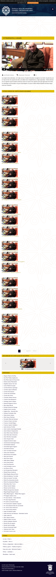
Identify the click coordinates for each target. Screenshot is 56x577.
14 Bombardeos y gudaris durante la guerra (13, 262)
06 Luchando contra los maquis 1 (10, 163)
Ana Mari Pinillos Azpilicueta (11, 378)
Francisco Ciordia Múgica (10, 423)
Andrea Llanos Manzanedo (10, 382)
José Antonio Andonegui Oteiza (11, 443)
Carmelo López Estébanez (10, 390)
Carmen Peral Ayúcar (9, 392)
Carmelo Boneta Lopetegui (10, 388)
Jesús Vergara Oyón (9, 439)
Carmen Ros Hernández (9, 394)
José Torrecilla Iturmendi (10, 451)
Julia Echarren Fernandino (10, 455)
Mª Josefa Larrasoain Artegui (11, 502)
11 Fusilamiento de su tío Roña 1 (10, 225)
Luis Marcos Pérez (8, 468)
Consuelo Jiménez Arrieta (10, 398)
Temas (16, 17)
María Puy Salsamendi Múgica (11, 482)
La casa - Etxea (7, 539)
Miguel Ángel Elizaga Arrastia (11, 492)
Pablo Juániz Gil (8, 516)
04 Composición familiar (8, 142)
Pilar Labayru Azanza (9, 517)
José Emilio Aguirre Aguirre (10, 447)
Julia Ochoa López (8, 459)
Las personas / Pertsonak (24, 75)
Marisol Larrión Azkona (9, 488)
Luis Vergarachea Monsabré (10, 470)
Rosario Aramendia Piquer (10, 527)
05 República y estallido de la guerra (11, 153)
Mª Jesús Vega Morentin (10, 500)
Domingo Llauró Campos (10, 402)
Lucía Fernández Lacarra (10, 466)
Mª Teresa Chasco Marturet (11, 508)
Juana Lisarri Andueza (9, 453)
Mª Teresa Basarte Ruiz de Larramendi (13, 506)
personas (23, 17)
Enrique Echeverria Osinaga (10, 407)
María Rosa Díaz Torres (10, 484)
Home (3, 17)
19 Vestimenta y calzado (8, 324)
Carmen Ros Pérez (8, 396)
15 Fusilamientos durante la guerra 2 (11, 273)
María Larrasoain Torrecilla (10, 478)
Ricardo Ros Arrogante (9, 523)
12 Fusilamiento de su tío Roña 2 (10, 236)
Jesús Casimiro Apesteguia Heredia (12, 429)
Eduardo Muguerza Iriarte (10, 404)
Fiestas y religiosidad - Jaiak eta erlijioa (13, 544)
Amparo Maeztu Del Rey (10, 376)
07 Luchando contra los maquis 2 (10, 178)
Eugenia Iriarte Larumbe (10, 409)
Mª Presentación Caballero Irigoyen (12, 504)
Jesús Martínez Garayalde (10, 437)
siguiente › (28, 351)
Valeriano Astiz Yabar (9, 529)
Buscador (31, 17)
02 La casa (4, 116)
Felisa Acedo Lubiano (9, 415)
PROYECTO (9, 17)
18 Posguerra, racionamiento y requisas (12, 309)
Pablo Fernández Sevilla (10, 512)
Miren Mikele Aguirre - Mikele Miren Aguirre (14, 494)
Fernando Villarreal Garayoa (11, 419)
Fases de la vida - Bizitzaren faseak (12, 549)
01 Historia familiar (7, 105)
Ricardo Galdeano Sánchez (10, 521)
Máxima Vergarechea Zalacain (11, 490)
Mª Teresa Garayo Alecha (10, 510)
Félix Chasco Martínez (9, 417)
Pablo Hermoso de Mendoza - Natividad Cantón (16, 514)
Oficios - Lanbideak (8, 552)
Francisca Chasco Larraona (10, 421)
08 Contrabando (6, 189)
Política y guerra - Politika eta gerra (12, 547)
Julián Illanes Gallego (9, 461)
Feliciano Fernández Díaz (10, 413)
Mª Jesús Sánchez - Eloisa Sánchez (12, 498)
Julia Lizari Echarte (8, 457)
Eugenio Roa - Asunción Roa (11, 411)
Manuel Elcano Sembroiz (10, 472)
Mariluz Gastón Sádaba (9, 486)
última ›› (35, 351)
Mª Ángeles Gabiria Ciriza (10, 496)
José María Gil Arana (9, 449)
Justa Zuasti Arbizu (8, 463)
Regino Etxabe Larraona (10, 519)
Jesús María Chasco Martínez (11, 433)
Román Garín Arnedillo (9, 525)
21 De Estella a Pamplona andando (11, 345)
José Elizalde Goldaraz (9, 75)
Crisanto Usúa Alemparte (10, 400)
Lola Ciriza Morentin (9, 464)
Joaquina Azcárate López (10, 441)
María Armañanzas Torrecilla (11, 476)
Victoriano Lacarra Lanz (9, 531)
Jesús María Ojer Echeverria (10, 435)
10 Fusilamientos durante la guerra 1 (11, 214)
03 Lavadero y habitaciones (9, 127)
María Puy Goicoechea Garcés (11, 480)
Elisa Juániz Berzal (8, 405)
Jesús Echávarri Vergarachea (11, 431)
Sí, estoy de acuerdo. (33, 3)
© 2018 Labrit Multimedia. (8, 565)
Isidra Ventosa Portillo (9, 427)
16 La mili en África (7, 287)
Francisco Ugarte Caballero (10, 425)
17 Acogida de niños (7, 298)
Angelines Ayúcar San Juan (10, 384)
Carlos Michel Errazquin (9, 386)
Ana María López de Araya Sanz (11, 380)
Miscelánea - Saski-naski (9, 554)
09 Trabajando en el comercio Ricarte (11, 200)
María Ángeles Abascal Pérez (11, 474)
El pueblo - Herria (7, 542)
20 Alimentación (6, 335)
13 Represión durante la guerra (10, 251)
